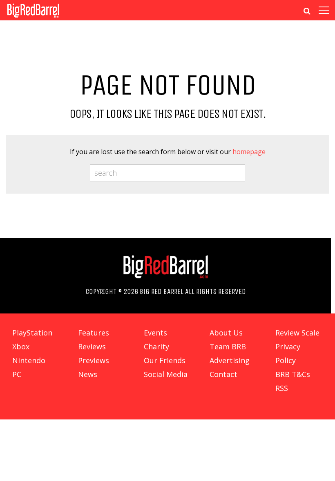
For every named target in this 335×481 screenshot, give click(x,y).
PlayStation (32, 333)
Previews (93, 360)
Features (93, 333)
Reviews (92, 346)
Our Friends (164, 360)
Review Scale (297, 333)
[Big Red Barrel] (33, 18)
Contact (223, 374)
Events (155, 333)
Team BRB (228, 346)
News (87, 374)
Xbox (20, 346)
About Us (226, 333)
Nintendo (28, 360)
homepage (249, 151)
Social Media (166, 374)
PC (16, 374)
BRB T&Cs (292, 374)
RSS (281, 388)
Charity (156, 346)
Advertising (230, 360)
